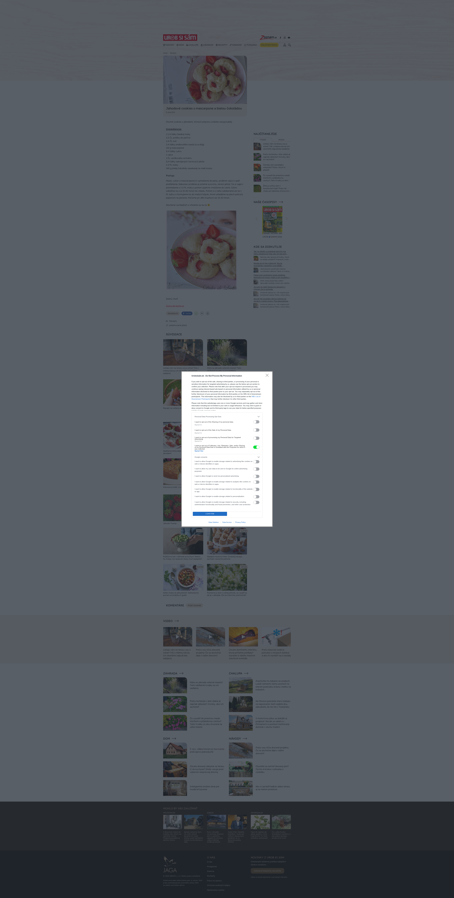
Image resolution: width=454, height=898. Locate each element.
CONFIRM (210, 514)
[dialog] (227, 449)
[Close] (268, 376)
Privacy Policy (240, 522)
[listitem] (227, 416)
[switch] (256, 421)
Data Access (227, 522)
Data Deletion (214, 522)
